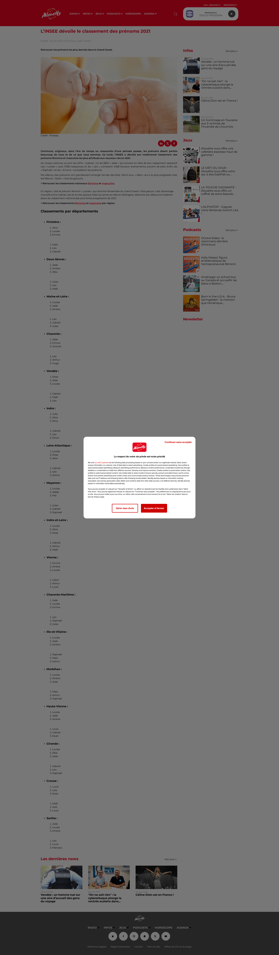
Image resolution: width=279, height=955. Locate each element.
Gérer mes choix (125, 508)
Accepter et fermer (154, 508)
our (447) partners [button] (101, 462)
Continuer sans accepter (178, 442)
